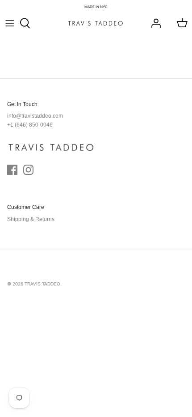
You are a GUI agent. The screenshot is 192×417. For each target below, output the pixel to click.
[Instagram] (28, 170)
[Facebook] (12, 170)
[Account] (153, 23)
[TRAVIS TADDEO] (95, 23)
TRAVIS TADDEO (42, 283)
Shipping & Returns (30, 219)
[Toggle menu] (10, 23)
